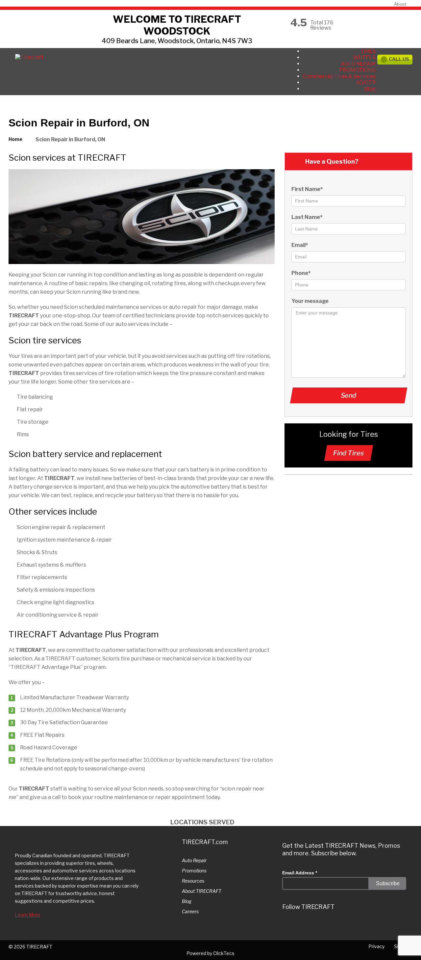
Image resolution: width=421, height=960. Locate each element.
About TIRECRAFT (201, 891)
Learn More (27, 915)
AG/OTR (366, 82)
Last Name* (306, 217)
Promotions (194, 870)
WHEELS (364, 57)
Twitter (287, 925)
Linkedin (327, 925)
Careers (190, 911)
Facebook (346, 925)
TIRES (368, 51)
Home (15, 139)
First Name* (307, 189)
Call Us (399, 59)
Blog (370, 89)
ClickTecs (224, 953)
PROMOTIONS (357, 70)
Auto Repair (194, 860)
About (400, 4)
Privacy (376, 946)
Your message (310, 301)
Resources (193, 881)
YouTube (366, 925)
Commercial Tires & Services (339, 76)
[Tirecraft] (29, 57)
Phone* (300, 273)
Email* (299, 245)
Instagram (307, 925)
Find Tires (348, 453)
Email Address (299, 872)
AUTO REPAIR (358, 64)
